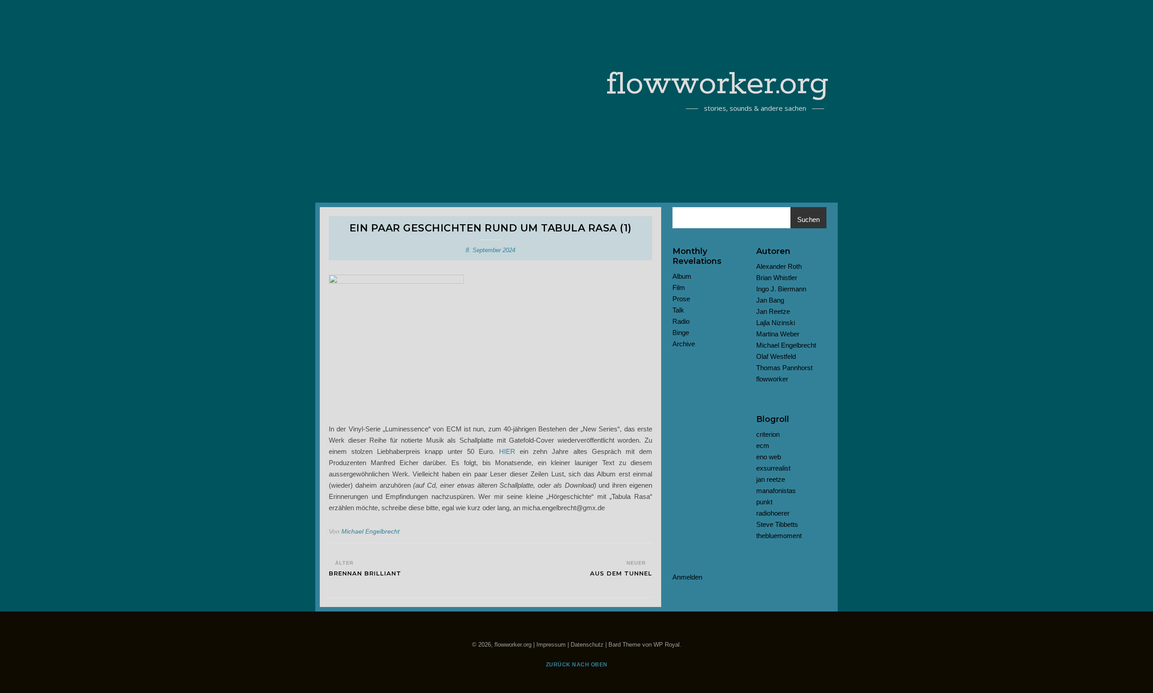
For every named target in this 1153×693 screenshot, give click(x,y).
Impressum (551, 644)
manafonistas (776, 490)
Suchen (808, 219)
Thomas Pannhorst (784, 367)
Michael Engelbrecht (370, 531)
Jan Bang (770, 300)
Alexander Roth (779, 266)
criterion (768, 434)
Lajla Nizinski (775, 322)
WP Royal (667, 644)
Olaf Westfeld (776, 356)
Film (678, 287)
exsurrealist (773, 468)
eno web (768, 457)
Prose (681, 299)
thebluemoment (779, 535)
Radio (681, 321)
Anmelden (687, 577)
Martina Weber (777, 334)
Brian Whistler (776, 277)
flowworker (772, 379)
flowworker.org (718, 85)
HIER (507, 451)
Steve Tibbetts (777, 524)
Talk (678, 310)
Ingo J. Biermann (781, 289)
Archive (683, 344)
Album (681, 276)
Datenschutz (587, 644)
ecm (762, 445)
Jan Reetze (773, 311)
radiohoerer (773, 513)
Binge (680, 332)
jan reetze (770, 479)
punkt (764, 502)
